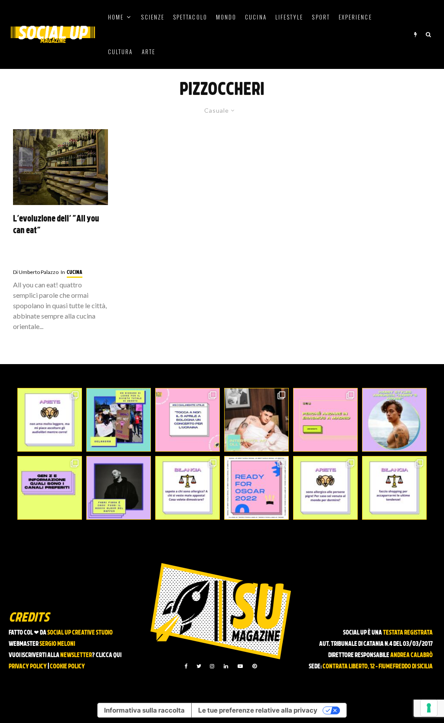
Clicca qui (108, 655)
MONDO (226, 17)
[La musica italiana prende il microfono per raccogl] (187, 420)
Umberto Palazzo (36, 272)
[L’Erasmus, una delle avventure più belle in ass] (325, 420)
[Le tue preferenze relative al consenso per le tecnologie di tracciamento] (429, 708)
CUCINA (255, 17)
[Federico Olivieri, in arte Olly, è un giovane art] (256, 420)
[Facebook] (186, 666)
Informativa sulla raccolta (144, 710)
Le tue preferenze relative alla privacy (257, 710)
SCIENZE (152, 17)
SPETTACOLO (190, 17)
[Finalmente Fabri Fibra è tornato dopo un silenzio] (118, 488)
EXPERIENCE (355, 17)
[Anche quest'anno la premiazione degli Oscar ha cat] (256, 488)
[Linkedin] (225, 666)
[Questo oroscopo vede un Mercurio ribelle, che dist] (49, 420)
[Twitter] (199, 666)
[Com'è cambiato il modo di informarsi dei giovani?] (49, 488)
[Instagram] (212, 666)
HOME (116, 17)
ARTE (148, 51)
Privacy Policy (28, 667)
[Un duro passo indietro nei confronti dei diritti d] (118, 420)
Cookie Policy (67, 667)
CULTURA (120, 51)
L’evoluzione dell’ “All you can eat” (56, 225)
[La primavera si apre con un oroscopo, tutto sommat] (187, 488)
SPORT (321, 17)
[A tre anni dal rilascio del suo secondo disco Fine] (394, 420)
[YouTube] (240, 666)
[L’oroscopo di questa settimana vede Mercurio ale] (394, 488)
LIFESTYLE (289, 17)
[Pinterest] (254, 666)
